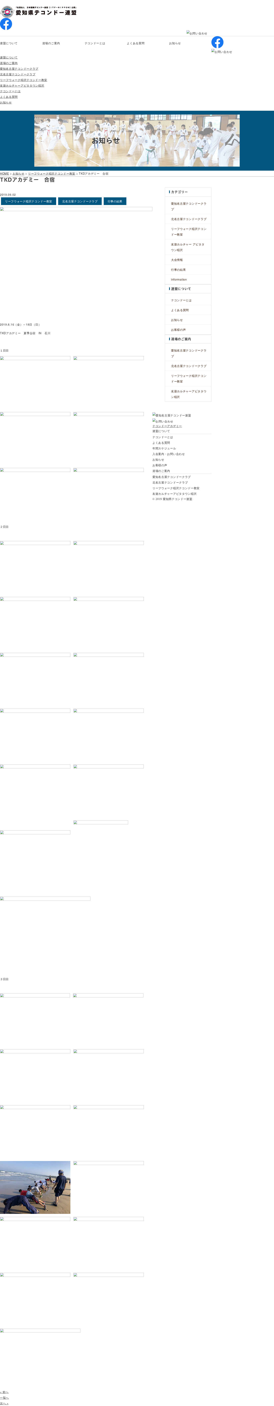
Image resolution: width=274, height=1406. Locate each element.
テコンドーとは (95, 43)
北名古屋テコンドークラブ (17, 74)
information (179, 279)
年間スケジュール (164, 448)
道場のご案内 (51, 43)
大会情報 (177, 260)
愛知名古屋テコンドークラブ (19, 69)
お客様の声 (178, 330)
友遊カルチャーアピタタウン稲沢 (22, 85)
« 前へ (4, 1392)
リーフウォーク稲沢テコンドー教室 (23, 80)
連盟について (9, 43)
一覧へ (4, 1398)
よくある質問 (135, 43)
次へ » (4, 1403)
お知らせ (175, 43)
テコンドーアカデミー (167, 426)
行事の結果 (178, 269)
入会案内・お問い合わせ (168, 454)
